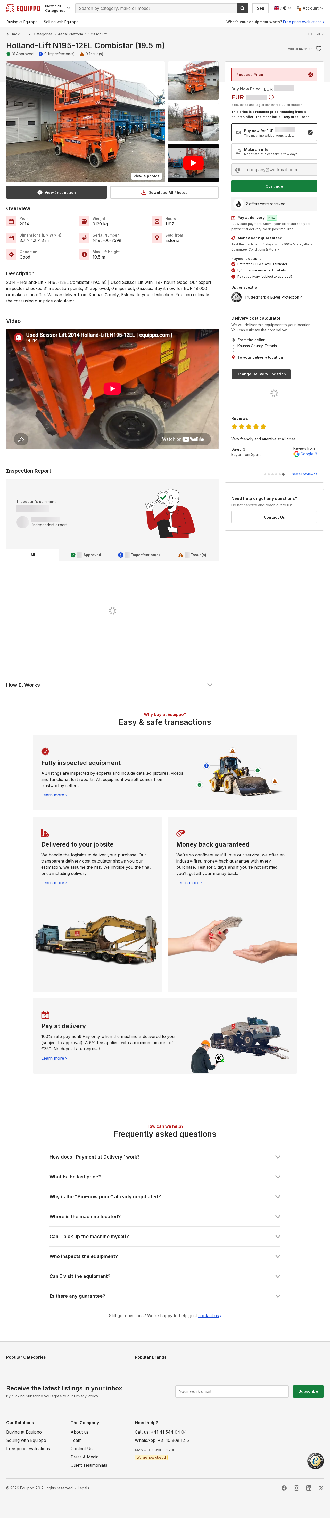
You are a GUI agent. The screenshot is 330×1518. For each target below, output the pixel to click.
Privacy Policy (86, 1396)
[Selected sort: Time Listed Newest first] (271, 97)
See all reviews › (304, 474)
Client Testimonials (89, 1465)
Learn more (52, 794)
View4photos (146, 176)
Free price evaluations (302, 22)
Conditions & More (263, 249)
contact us (208, 1315)
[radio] (274, 132)
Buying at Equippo (24, 1432)
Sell (260, 8)
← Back (13, 34)
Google (307, 454)
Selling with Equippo (26, 1440)
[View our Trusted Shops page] (315, 1460)
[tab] (32, 555)
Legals (83, 1488)
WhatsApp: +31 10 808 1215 (162, 1440)
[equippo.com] (23, 8)
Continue (274, 186)
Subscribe (308, 1391)
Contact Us (274, 517)
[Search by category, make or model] (242, 8)
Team (76, 1440)
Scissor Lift (97, 34)
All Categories (40, 34)
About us (80, 1432)
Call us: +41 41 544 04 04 (161, 1432)
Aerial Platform (70, 34)
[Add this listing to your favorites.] (319, 49)
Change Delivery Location (261, 374)
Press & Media (84, 1456)
